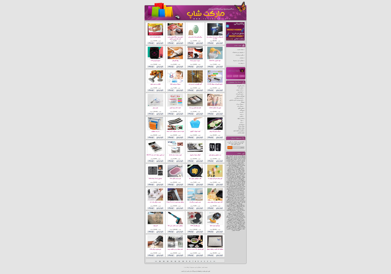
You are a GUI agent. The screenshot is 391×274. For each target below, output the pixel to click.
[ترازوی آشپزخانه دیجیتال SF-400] (215, 82)
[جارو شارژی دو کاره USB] (155, 247)
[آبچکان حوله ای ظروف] (195, 153)
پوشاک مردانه (239, 104)
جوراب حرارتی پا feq (195, 60)
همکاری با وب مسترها (238, 60)
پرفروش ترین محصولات (237, 52)
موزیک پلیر (241, 124)
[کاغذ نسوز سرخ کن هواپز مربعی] (215, 200)
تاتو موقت (155, 225)
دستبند (241, 114)
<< (214, 261)
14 (167, 261)
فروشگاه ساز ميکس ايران (190, 271)
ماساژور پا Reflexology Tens (155, 178)
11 (179, 261)
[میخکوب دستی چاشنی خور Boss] (175, 223)
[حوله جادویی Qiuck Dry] (215, 58)
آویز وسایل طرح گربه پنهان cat (215, 178)
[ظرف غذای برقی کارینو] (175, 105)
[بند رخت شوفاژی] (155, 129)
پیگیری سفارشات (239, 55)
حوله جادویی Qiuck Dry (215, 60)
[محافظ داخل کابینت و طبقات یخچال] (215, 247)
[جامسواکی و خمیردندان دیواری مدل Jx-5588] (215, 35)
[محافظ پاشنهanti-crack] (155, 35)
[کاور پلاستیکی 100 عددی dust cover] (195, 247)
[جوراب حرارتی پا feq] (195, 58)
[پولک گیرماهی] (175, 58)
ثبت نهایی (229, 75)
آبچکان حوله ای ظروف (195, 154)
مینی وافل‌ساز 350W (195, 225)
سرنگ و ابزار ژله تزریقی (215, 131)
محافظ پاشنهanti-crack (155, 37)
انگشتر (241, 116)
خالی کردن (235, 75)
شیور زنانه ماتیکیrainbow (215, 107)
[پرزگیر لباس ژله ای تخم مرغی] (195, 35)
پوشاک (242, 102)
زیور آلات (242, 110)
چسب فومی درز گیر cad (195, 202)
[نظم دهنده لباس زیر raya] (195, 105)
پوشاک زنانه (240, 106)
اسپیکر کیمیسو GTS (155, 60)
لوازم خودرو (241, 126)
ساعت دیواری (239, 89)
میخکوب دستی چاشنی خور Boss (175, 225)
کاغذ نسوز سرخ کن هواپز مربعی (215, 202)
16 (160, 261)
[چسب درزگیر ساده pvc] (155, 200)
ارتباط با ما (241, 63)
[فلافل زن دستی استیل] (155, 82)
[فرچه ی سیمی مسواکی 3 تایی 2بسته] (175, 129)
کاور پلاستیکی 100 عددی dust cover (195, 249)
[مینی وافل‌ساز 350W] (195, 223)
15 (163, 261)
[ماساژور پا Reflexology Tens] (155, 176)
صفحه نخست (240, 49)
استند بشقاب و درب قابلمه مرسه (175, 249)
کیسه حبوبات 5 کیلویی (195, 131)
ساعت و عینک (240, 118)
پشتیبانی (241, 57)
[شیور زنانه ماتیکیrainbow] (215, 105)
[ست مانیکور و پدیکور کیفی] (215, 153)
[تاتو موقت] (155, 223)
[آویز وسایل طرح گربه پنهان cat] (215, 176)
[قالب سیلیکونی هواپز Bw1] (195, 176)
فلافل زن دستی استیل (155, 84)
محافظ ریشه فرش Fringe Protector (175, 202)
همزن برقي (155, 107)
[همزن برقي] (155, 105)
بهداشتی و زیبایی (240, 96)
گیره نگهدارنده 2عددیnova (195, 84)
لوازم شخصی (241, 132)
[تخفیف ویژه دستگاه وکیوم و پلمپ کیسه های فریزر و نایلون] (175, 35)
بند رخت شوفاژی (155, 131)
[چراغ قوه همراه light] (215, 223)
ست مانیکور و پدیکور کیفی (215, 154)
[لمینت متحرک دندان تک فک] (175, 153)
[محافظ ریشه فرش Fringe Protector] (175, 200)
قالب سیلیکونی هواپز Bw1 (195, 178)
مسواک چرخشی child (175, 84)
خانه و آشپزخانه (240, 85)
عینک (241, 120)
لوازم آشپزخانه (239, 94)
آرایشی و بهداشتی (238, 98)
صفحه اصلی (205, 267)
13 (171, 261)
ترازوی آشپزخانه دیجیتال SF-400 (215, 84)
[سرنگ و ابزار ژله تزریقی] (215, 129)
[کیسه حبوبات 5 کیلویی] (195, 129)
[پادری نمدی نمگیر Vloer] (175, 176)
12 (175, 261)
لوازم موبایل (241, 128)
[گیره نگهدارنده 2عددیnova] (195, 82)
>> (156, 261)
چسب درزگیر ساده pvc (155, 202)
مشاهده (242, 75)
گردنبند (241, 112)
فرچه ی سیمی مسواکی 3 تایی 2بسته (175, 131)
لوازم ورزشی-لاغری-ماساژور (236, 100)
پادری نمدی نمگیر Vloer (175, 178)
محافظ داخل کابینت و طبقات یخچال (215, 249)
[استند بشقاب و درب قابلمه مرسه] (175, 247)
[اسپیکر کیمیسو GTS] (155, 58)
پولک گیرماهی (175, 60)
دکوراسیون (240, 91)
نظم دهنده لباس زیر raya (195, 107)
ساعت (241, 122)
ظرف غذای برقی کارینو (175, 107)
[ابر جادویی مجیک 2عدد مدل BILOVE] (155, 153)
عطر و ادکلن (241, 108)
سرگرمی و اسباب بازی (238, 130)
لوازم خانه (240, 87)
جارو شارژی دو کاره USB (155, 249)
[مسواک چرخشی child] (175, 82)
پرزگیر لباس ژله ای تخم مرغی (195, 37)
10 (183, 261)
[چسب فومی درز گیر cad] (195, 200)
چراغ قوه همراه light (215, 225)
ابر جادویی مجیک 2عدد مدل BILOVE (155, 154)
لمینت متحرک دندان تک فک (175, 154)
